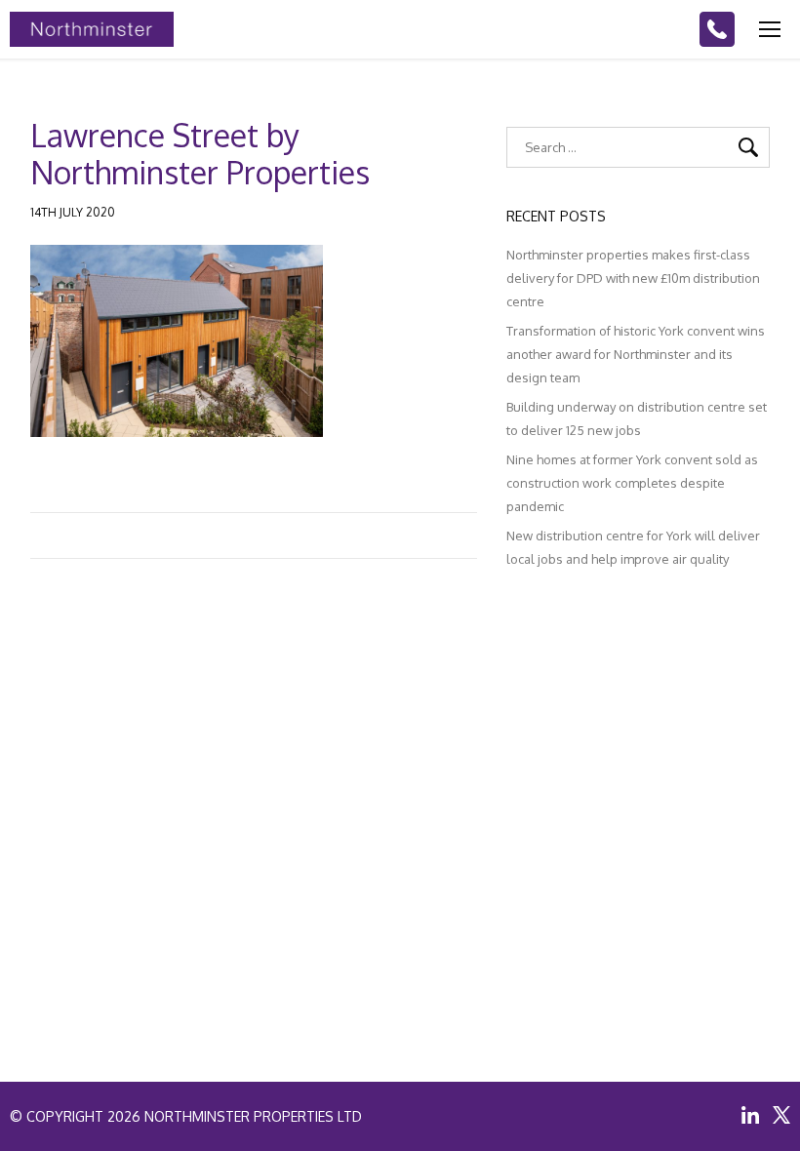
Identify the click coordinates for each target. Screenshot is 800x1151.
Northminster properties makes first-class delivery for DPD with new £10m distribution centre (633, 278)
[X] (781, 1115)
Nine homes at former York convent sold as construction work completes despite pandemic (632, 483)
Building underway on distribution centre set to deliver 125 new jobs (636, 418)
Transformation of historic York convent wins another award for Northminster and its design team (635, 354)
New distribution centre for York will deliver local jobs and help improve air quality (633, 547)
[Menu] (769, 29)
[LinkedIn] (750, 1115)
